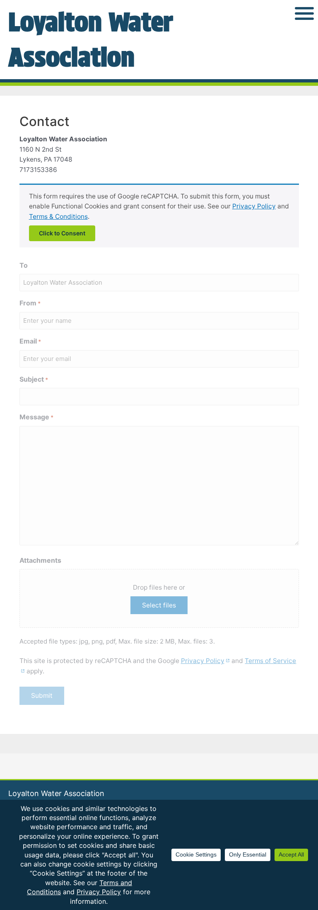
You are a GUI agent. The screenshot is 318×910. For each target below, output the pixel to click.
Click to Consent (62, 233)
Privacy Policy (254, 206)
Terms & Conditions (58, 216)
